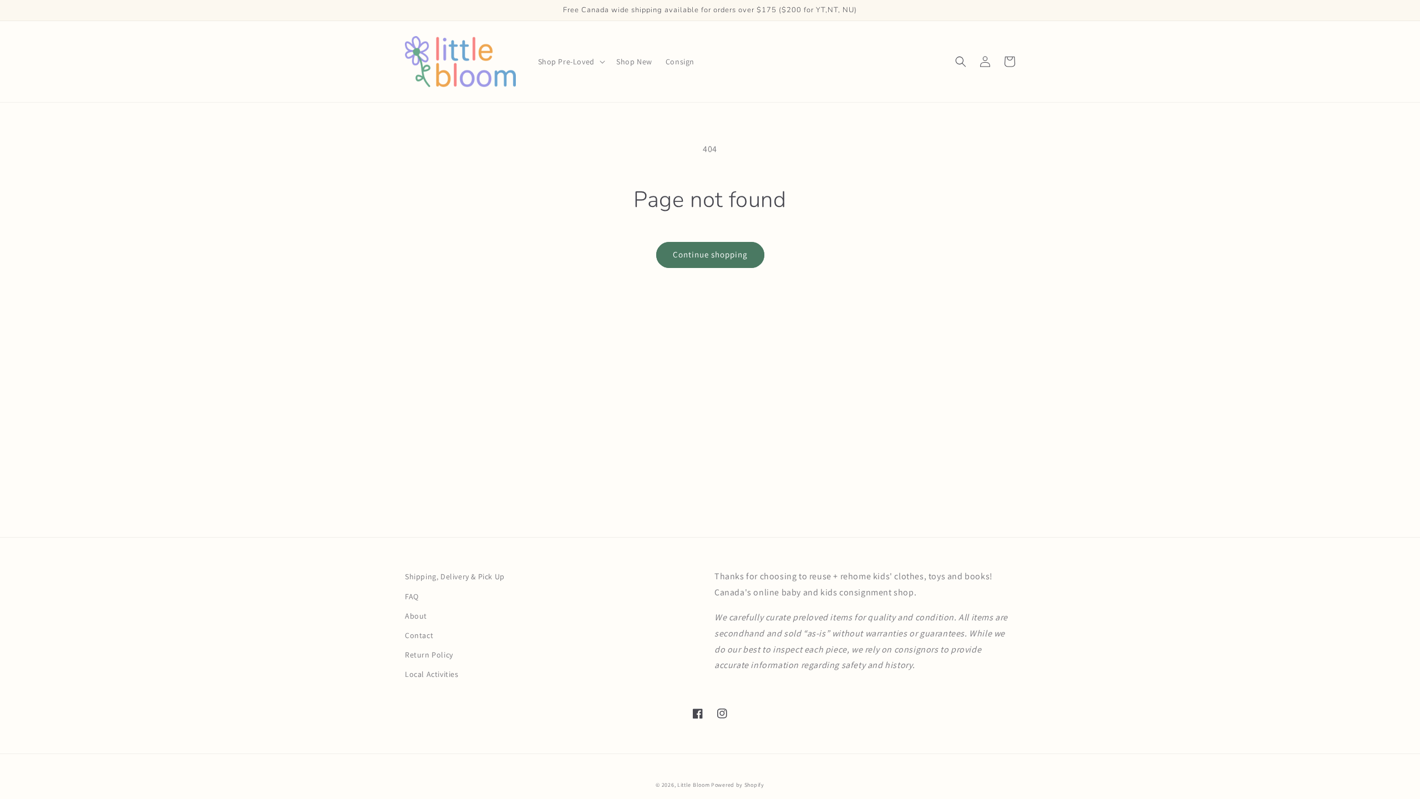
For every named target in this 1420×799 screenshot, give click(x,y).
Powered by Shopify (737, 784)
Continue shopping (710, 254)
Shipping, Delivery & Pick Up (455, 576)
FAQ (412, 596)
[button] (570, 61)
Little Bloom (693, 784)
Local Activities (432, 674)
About (416, 616)
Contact (419, 635)
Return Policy (429, 655)
